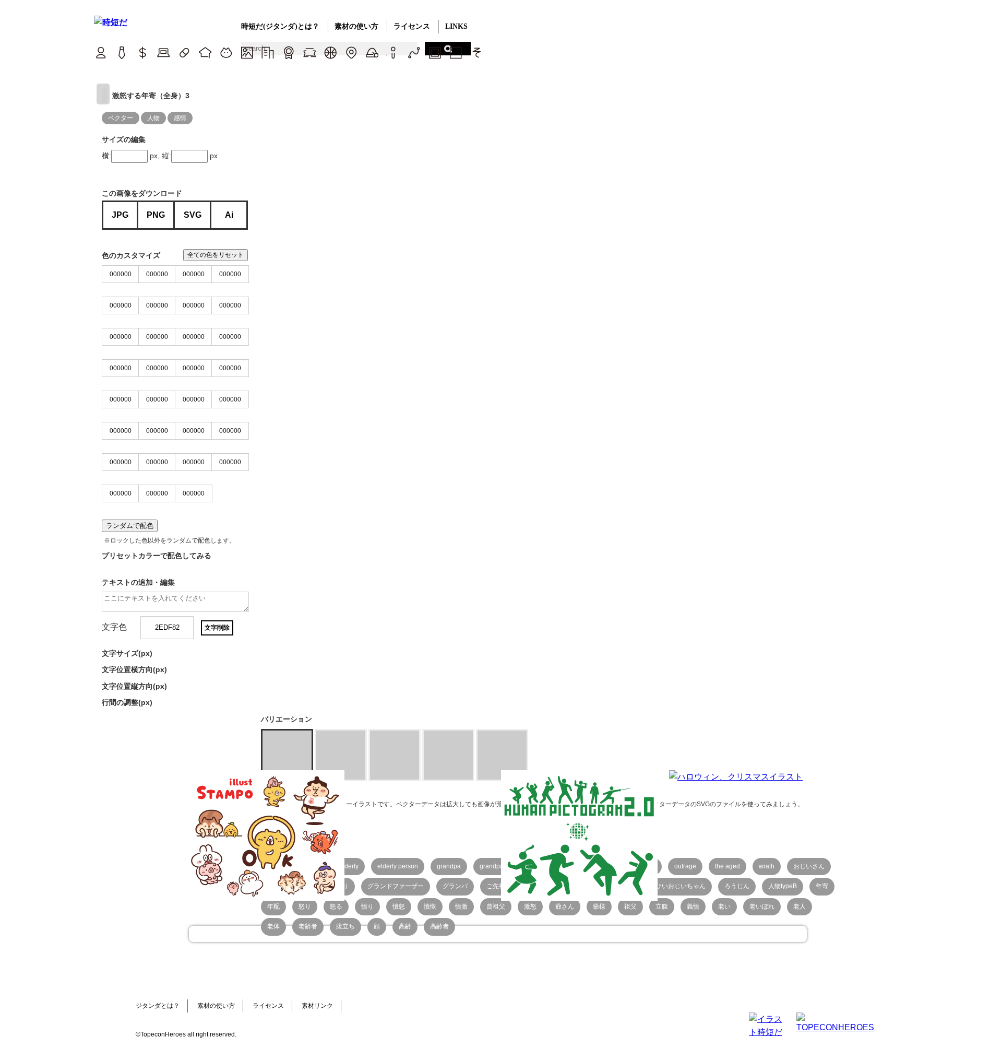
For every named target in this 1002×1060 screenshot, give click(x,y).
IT (163, 52)
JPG (120, 214)
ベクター (413, 52)
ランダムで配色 (129, 525)
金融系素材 (142, 52)
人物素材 (100, 52)
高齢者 (439, 926)
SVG (192, 214)
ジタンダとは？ (158, 1005)
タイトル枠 (309, 52)
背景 (246, 52)
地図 (350, 52)
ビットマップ (434, 52)
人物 (153, 118)
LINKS (456, 26)
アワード (288, 52)
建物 (267, 52)
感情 (180, 118)
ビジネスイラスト (121, 52)
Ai (229, 214)
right (103, 94)
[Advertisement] (422, 835)
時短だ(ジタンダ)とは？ (280, 26)
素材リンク (317, 1005)
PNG (156, 214)
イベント (371, 52)
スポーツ (330, 52)
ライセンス (411, 26)
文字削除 (217, 627)
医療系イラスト (183, 52)
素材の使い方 (356, 26)
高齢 (405, 926)
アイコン (392, 52)
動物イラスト (225, 52)
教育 (204, 52)
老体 (273, 926)
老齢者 (308, 926)
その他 (476, 52)
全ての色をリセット (215, 254)
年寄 (822, 886)
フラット (455, 52)
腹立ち (345, 926)
